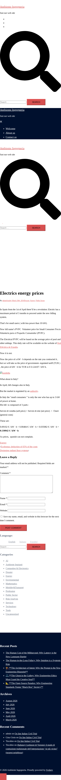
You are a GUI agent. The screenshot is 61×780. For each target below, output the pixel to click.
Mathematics (11, 583)
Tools (8, 610)
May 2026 (10, 712)
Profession (10, 591)
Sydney (49, 770)
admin (4, 301)
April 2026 (10, 716)
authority (34, 391)
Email (3, 504)
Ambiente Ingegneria (12, 6)
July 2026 (10, 704)
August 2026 (11, 701)
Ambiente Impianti (14, 564)
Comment (5, 473)
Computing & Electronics (17, 568)
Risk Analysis (12, 599)
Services (9, 602)
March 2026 (11, 720)
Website (3, 510)
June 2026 (10, 708)
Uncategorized (12, 614)
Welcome (10, 19)
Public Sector (40, 301)
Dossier (26, 301)
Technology (11, 606)
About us (10, 23)
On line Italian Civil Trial (26, 733)
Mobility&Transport (15, 587)
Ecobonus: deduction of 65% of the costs (19, 446)
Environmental (12, 580)
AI (7, 561)
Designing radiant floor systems (14, 450)
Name (3, 498)
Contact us (10, 26)
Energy (32, 301)
